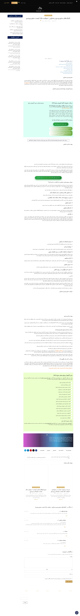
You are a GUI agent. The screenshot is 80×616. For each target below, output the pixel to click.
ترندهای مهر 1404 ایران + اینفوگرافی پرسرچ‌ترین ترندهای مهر (17, 21)
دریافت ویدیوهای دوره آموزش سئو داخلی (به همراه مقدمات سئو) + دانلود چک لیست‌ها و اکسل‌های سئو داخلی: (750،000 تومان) (60, 446)
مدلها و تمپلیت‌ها (38, 10)
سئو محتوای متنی (27, 82)
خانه (43, 10)
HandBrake (57, 350)
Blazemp (61, 350)
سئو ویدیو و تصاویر (69, 62)
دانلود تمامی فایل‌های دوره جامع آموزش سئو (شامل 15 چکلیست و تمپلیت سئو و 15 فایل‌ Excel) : (60, 128)
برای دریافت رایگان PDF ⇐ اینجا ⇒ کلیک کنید (48, 177)
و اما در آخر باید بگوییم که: (68, 70)
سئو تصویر (54, 450)
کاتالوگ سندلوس (6, 2)
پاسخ (66, 515)
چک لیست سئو (61, 450)
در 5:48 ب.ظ (26, 540)
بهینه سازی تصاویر (69, 65)
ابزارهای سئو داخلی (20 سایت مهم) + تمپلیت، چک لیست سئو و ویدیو (61, 368)
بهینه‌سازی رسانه (68, 450)
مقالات (46, 15)
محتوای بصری (42, 450)
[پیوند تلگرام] (25, 450)
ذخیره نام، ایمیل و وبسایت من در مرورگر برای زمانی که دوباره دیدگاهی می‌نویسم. (58, 578)
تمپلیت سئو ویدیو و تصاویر (67, 68)
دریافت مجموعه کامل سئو (67, 73)
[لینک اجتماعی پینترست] (31, 450)
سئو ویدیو (48, 450)
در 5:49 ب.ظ (26, 520)
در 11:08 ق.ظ (26, 511)
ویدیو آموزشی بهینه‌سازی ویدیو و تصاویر (65, 64)
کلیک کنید (48, 428)
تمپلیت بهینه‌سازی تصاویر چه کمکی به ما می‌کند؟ (64, 66)
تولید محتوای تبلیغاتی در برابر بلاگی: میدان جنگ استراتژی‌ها (16, 27)
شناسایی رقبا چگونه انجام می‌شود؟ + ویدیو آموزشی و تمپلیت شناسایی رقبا (14, 43)
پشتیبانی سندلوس (47, 20)
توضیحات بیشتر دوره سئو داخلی (67, 442)
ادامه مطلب (60, 499)
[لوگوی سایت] (75, 2)
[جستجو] (28, 3)
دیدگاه (71, 556)
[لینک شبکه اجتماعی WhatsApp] (67, 607)
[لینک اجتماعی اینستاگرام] (71, 607)
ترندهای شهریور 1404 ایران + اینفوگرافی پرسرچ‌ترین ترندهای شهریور (16, 30)
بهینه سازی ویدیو (69, 69)
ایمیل (47, 569)
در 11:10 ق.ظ (26, 531)
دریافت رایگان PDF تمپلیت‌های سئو (61, 124)
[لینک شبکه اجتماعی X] (33, 450)
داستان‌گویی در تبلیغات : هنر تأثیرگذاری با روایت (16, 24)
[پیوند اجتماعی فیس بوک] (36, 450)
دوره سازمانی (14, 2)
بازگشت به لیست (48, 457)
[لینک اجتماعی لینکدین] (28, 450)
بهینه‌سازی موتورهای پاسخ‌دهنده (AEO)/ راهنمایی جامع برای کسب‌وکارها (16, 33)
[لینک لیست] (48, 382)
